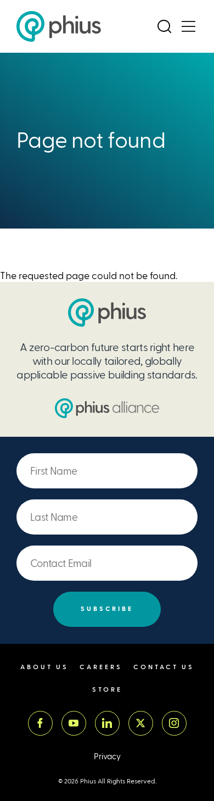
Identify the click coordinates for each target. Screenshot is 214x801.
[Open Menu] (188, 26)
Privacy (107, 756)
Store (107, 689)
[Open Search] (164, 26)
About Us (44, 667)
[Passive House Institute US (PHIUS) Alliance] (107, 408)
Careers (101, 667)
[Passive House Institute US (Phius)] (58, 26)
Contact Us (163, 667)
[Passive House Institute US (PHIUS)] (107, 312)
